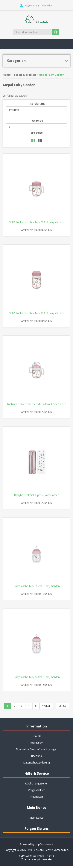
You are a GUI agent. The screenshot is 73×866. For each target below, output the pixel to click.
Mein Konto (36, 817)
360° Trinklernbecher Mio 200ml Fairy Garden (36, 222)
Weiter (46, 705)
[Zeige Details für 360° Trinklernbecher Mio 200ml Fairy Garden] (36, 187)
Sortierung (37, 103)
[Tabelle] (33, 140)
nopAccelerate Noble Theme (36, 855)
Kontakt (36, 736)
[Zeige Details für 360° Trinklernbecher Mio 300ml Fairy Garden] (36, 278)
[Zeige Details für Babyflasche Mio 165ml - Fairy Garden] (36, 550)
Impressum (36, 742)
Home (7, 74)
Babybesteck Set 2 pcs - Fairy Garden (36, 495)
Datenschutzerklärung (36, 762)
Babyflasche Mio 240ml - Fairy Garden (36, 677)
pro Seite (37, 132)
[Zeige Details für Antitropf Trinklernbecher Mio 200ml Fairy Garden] (36, 369)
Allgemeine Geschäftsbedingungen (36, 749)
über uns (36, 756)
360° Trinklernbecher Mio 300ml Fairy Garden (36, 313)
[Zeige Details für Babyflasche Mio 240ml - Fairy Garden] (36, 641)
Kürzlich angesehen (36, 783)
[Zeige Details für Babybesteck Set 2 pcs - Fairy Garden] (36, 460)
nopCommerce (44, 844)
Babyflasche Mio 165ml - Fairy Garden (36, 586)
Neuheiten (36, 796)
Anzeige (37, 120)
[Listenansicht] (40, 140)
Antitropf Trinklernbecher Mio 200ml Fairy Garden (36, 404)
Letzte (62, 705)
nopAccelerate (43, 859)
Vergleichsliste (36, 790)
